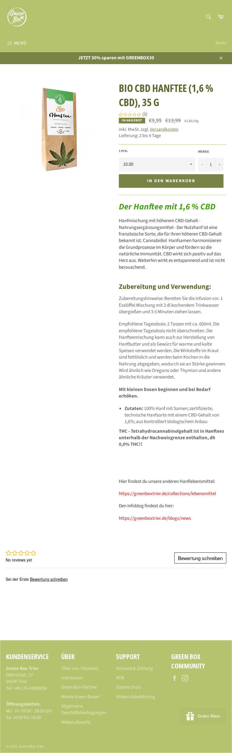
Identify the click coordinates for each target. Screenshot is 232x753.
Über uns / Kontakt (79, 668)
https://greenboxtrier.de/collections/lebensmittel (167, 493)
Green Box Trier (31, 746)
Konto (221, 43)
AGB (120, 677)
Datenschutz (128, 687)
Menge (203, 152)
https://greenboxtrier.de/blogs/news (155, 518)
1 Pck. (123, 151)
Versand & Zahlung (134, 668)
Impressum (72, 677)
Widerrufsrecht (76, 722)
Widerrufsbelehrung (135, 696)
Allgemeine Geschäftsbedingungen (83, 709)
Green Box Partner (79, 687)
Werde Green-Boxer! (80, 696)
